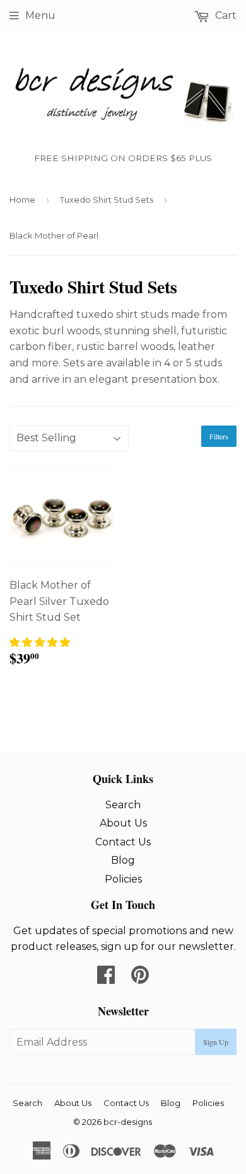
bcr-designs (127, 1122)
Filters (218, 436)
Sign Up (215, 1042)
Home (22, 200)
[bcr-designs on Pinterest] (140, 979)
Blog (123, 860)
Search (123, 805)
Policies (123, 879)
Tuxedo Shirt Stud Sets (106, 200)
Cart (225, 15)
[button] (39, 642)
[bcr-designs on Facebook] (106, 979)
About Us (123, 823)
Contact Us (123, 842)
